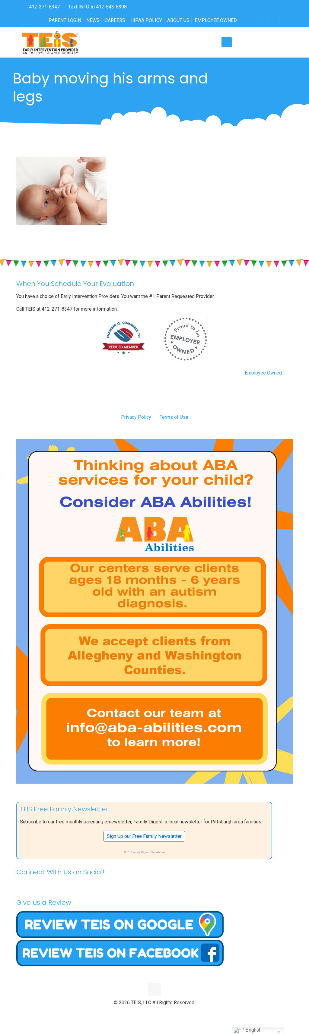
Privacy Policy (136, 417)
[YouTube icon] (154, 1012)
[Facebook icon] (142, 1012)
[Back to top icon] (154, 989)
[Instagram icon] (167, 1012)
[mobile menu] (226, 42)
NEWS (93, 20)
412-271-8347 (44, 7)
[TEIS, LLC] (50, 42)
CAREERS (115, 20)
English (253, 1029)
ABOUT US (178, 20)
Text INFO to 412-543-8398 (97, 7)
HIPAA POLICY (146, 20)
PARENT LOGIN (65, 20)
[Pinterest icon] (161, 1012)
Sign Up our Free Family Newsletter (144, 836)
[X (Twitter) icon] (148, 1012)
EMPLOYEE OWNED (216, 20)
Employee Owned (263, 373)
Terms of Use (174, 417)
